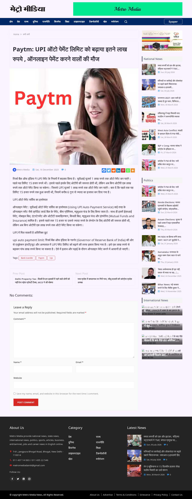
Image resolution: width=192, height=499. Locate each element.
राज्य (26, 21)
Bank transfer (27, 258)
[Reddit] (113, 170)
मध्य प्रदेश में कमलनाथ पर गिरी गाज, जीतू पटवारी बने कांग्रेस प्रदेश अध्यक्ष (105, 280)
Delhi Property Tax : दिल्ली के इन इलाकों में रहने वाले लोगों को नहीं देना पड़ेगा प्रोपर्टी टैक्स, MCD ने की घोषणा (42, 280)
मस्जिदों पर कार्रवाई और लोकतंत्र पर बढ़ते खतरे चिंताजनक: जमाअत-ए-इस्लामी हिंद (162, 453)
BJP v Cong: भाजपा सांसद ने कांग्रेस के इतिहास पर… (170, 147)
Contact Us (176, 494)
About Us (94, 494)
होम (11, 21)
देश (18, 21)
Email (79, 362)
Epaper (173, 21)
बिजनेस (57, 21)
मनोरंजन (114, 21)
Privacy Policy (161, 494)
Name (17, 362)
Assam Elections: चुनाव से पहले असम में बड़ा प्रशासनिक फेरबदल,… (170, 222)
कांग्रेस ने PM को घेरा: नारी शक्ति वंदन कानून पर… (168, 162)
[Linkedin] (118, 170)
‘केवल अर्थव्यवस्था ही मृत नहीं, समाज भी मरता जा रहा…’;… (169, 271)
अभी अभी (26, 34)
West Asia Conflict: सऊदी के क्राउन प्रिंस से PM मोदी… (170, 132)
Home (16, 34)
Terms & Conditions (126, 494)
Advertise (108, 494)
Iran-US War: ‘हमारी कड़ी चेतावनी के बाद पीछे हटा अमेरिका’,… (161, 338)
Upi (51, 258)
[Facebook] (104, 170)
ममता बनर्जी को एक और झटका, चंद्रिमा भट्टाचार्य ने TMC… (169, 67)
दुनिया (35, 21)
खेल (105, 21)
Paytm (41, 258)
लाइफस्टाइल (79, 21)
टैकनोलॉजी (94, 21)
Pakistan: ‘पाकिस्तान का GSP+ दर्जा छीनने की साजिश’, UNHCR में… (161, 307)
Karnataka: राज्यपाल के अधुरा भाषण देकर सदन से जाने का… (169, 255)
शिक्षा (67, 21)
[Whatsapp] (128, 170)
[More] (133, 170)
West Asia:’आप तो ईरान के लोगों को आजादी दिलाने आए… (161, 353)
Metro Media (23, 169)
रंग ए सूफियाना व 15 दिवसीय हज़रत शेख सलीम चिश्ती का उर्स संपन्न (162, 468)
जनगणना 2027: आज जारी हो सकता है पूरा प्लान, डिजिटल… (169, 99)
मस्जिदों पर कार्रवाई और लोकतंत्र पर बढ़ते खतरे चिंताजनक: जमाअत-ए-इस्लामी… (170, 84)
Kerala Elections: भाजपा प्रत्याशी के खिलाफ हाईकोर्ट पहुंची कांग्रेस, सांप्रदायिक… (169, 205)
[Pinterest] (123, 170)
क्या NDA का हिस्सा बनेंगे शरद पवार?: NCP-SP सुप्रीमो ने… (169, 238)
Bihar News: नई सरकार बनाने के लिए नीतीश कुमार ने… (169, 286)
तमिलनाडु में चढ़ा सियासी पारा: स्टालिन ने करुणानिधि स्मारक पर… (169, 116)
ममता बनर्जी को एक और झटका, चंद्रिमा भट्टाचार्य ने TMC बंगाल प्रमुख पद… (161, 438)
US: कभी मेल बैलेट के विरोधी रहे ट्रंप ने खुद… (162, 324)
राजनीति (46, 21)
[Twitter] (109, 170)
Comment (20, 318)
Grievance (145, 494)
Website (18, 377)
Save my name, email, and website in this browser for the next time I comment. (57, 393)
